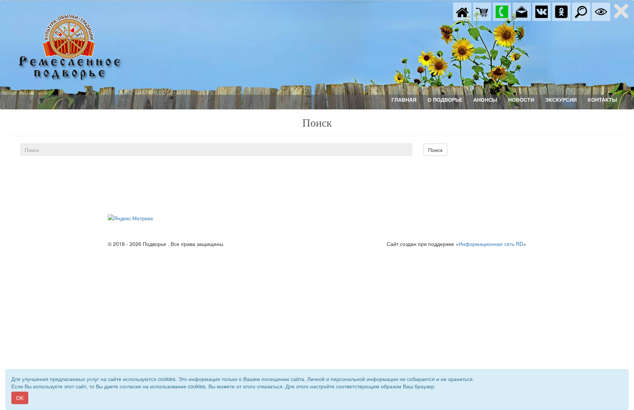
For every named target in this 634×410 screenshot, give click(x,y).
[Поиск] (581, 11)
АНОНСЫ (485, 100)
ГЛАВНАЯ (403, 100)
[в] (541, 11)
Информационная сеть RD (491, 243)
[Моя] (482, 11)
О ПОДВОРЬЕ (444, 100)
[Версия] (601, 11)
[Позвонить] (502, 11)
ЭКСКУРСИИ (561, 100)
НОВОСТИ (521, 100)
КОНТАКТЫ (602, 100)
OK (19, 398)
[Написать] (522, 11)
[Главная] (462, 11)
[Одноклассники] (561, 11)
